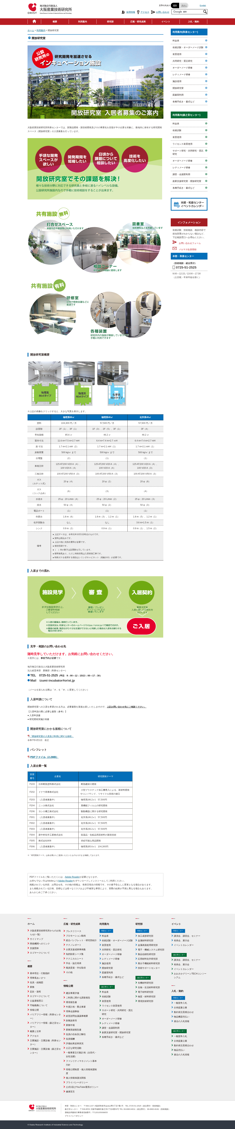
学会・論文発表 (73, 963)
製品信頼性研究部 (147, 954)
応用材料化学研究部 (148, 959)
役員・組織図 (36, 982)
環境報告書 (71, 1002)
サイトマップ (36, 939)
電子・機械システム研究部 (151, 949)
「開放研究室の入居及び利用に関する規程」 (52, 736)
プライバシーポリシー (77, 1082)
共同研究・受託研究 (182, 61)
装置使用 (177, 54)
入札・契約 (193, 21)
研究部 (110, 21)
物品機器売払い (181, 1016)
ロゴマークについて (40, 953)
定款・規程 (35, 991)
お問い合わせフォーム (189, 243)
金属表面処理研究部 (148, 945)
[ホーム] (34, 21)
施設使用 (177, 81)
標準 (175, 5)
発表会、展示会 (181, 940)
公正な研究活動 (73, 1048)
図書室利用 (178, 95)
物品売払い (179, 1050)
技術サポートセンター (149, 968)
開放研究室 (178, 88)
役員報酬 (70, 1039)
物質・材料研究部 (147, 996)
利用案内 (82, 21)
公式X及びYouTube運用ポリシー (82, 1087)
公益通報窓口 (36, 1001)
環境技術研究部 (145, 1001)
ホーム (31, 30)
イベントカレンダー (184, 945)
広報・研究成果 (138, 21)
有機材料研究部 (145, 983)
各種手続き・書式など (184, 101)
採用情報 (130, 12)
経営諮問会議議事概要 (77, 1016)
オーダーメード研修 (182, 67)
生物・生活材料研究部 (149, 987)
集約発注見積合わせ (184, 1012)
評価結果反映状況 (75, 1043)
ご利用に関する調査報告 (78, 997)
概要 (55, 21)
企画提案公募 (180, 1007)
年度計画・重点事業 (76, 1007)
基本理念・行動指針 (40, 973)
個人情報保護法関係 (76, 1078)
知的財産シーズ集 (75, 954)
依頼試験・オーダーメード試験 (188, 47)
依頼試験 (177, 130)
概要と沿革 (35, 1031)
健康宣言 (70, 1091)
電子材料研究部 (145, 992)
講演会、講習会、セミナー (187, 936)
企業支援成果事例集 (76, 949)
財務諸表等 (71, 1020)
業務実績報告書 (73, 1029)
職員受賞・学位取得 (76, 968)
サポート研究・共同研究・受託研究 (188, 152)
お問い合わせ (162, 12)
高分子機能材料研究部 (149, 963)
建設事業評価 (72, 993)
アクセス (144, 12)
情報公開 (34, 1010)
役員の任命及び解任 (76, 1034)
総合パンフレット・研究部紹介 (81, 940)
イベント (165, 21)
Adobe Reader (72, 877)
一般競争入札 (180, 1003)
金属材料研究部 (145, 940)
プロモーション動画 (76, 935)
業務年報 (70, 1025)
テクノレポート (73, 945)
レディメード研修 (181, 74)
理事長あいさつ (37, 978)
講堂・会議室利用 (181, 174)
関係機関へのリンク (40, 943)
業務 (32, 987)
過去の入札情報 (181, 1021)
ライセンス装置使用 (182, 144)
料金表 (176, 40)
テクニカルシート (75, 958)
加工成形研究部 (145, 936)
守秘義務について (39, 1005)
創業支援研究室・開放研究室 (187, 181)
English (203, 5)
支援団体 (34, 948)
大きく (184, 5)
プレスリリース (73, 931)
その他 (69, 972)
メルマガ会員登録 (186, 249)
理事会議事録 (72, 1011)
